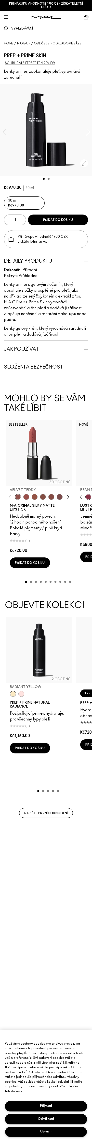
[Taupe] (34, 497)
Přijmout (46, 1106)
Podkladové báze (66, 43)
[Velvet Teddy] (18, 497)
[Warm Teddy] (43, 497)
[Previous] (11, 497)
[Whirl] (51, 497)
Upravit (46, 1131)
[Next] (67, 497)
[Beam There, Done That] (88, 497)
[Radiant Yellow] (13, 694)
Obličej (40, 43)
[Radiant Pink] (21, 694)
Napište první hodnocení (46, 813)
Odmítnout (46, 1118)
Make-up (23, 43)
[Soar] (59, 497)
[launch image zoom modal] (84, 163)
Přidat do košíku (58, 219)
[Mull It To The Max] (26, 497)
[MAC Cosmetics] (46, 17)
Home (8, 43)
